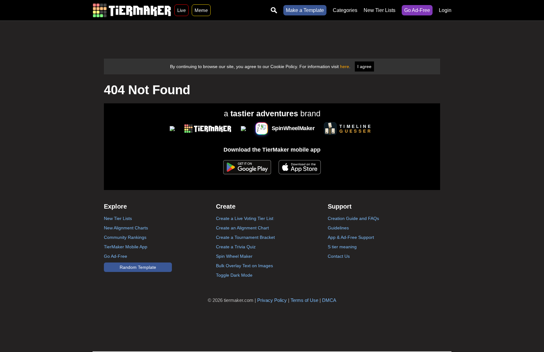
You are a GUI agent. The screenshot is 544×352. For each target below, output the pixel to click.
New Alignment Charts (126, 227)
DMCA (329, 300)
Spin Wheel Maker (234, 256)
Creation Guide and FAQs (353, 218)
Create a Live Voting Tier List (244, 218)
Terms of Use (304, 300)
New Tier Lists (379, 10)
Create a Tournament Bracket (245, 237)
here (344, 66)
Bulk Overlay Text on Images (244, 265)
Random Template (138, 267)
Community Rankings (125, 237)
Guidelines (338, 227)
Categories (345, 10)
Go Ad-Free (417, 10)
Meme (201, 10)
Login (445, 10)
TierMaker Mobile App (125, 246)
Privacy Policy (272, 300)
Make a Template (305, 10)
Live (181, 10)
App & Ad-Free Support (351, 237)
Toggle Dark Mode (234, 275)
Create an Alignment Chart (242, 227)
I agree (364, 66)
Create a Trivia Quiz (236, 246)
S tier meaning (342, 246)
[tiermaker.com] (132, 10)
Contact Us (339, 256)
